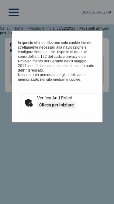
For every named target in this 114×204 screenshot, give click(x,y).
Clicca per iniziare (56, 104)
